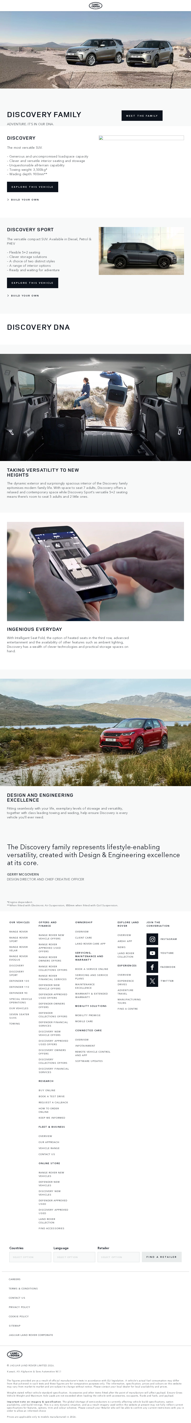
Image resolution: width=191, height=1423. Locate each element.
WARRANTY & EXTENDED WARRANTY (91, 995)
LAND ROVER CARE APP (90, 943)
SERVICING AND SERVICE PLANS (91, 976)
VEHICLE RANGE (49, 1148)
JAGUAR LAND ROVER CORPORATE (31, 1335)
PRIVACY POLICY (19, 1307)
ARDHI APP (125, 941)
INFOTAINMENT (85, 1045)
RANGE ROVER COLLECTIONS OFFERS (53, 968)
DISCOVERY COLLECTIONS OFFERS (53, 1061)
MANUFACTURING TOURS (129, 1001)
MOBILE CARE (84, 1021)
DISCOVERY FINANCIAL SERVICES (54, 1070)
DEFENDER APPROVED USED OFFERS (53, 996)
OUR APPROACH (49, 1142)
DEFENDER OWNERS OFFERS (52, 1005)
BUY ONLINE (47, 1090)
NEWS (122, 947)
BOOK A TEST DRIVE (52, 1096)
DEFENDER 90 (18, 993)
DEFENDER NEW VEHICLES (49, 1183)
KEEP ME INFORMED (52, 1117)
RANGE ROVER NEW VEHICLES (51, 1174)
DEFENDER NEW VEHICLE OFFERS (50, 986)
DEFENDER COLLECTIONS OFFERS (53, 1014)
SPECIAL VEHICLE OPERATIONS (20, 1000)
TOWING (14, 1023)
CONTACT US (47, 1154)
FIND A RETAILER (162, 1256)
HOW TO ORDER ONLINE (49, 1110)
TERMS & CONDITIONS (23, 1288)
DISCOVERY (16, 965)
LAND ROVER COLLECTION (47, 1220)
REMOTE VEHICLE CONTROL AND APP (92, 1053)
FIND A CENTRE (128, 1008)
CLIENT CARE (83, 937)
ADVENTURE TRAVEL (125, 991)
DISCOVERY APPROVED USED (53, 1211)
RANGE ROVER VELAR (18, 948)
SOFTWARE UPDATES (89, 1061)
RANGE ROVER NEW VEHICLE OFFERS (51, 936)
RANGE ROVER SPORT (18, 939)
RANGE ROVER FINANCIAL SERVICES (53, 977)
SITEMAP (14, 1325)
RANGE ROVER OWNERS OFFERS (50, 958)
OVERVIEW (45, 1136)
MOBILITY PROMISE (88, 1015)
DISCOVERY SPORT (16, 973)
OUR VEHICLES (19, 1008)
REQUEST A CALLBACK (53, 1102)
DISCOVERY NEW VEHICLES (50, 1192)
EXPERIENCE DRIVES (126, 982)
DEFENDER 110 (19, 986)
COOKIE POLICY (19, 1316)
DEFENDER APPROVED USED (53, 1202)
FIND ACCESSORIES (52, 1228)
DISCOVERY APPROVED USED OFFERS (53, 1042)
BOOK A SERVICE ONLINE (91, 969)
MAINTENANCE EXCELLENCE (85, 986)
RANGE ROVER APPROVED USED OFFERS (50, 948)
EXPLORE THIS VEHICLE (33, 186)
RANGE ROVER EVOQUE (18, 958)
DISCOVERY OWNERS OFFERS (52, 1051)
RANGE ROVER (18, 931)
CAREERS (15, 1279)
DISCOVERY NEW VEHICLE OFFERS (50, 1033)
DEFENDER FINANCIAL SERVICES (53, 1024)
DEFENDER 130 (19, 980)
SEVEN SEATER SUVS (19, 1016)
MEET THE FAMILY (142, 115)
